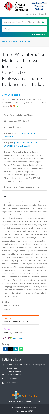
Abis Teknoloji (21, 411)
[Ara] (43, 22)
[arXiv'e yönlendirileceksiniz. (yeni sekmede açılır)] (11, 106)
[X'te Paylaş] (10, 349)
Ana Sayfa (6, 41)
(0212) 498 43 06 (13, 383)
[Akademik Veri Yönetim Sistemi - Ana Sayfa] (16, 6)
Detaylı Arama (38, 34)
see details (18, 338)
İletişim (37, 401)
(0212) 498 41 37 (13, 378)
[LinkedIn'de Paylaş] (15, 349)
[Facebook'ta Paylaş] (5, 349)
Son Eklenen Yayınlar (21, 41)
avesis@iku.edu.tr (14, 374)
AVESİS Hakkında (25, 401)
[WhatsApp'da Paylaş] (21, 349)
